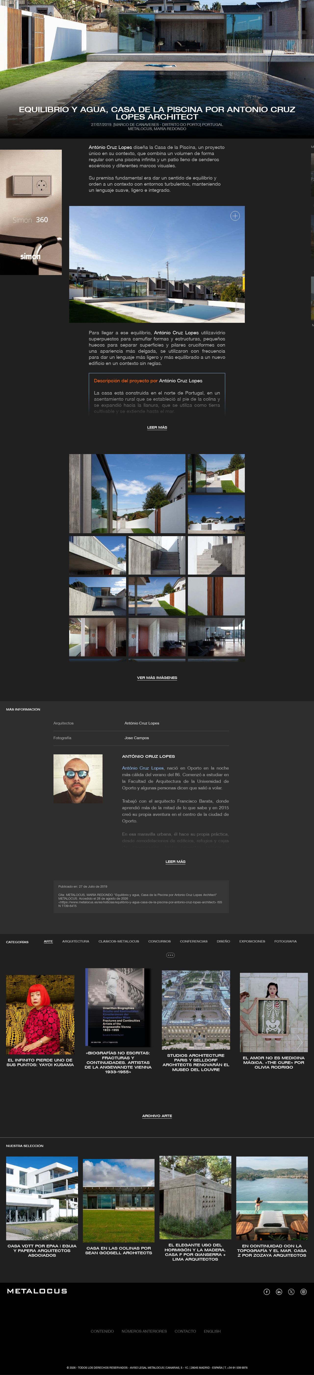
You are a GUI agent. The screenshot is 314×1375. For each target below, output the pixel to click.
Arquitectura (75, 941)
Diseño (223, 941)
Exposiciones (252, 941)
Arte (48, 941)
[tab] (48, 942)
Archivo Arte (157, 1116)
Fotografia (286, 941)
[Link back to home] (37, 1292)
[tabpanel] (157, 1043)
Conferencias (194, 941)
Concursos (159, 941)
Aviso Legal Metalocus (147, 1368)
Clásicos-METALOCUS (119, 941)
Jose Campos (137, 738)
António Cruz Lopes (110, 147)
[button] (14, 1042)
